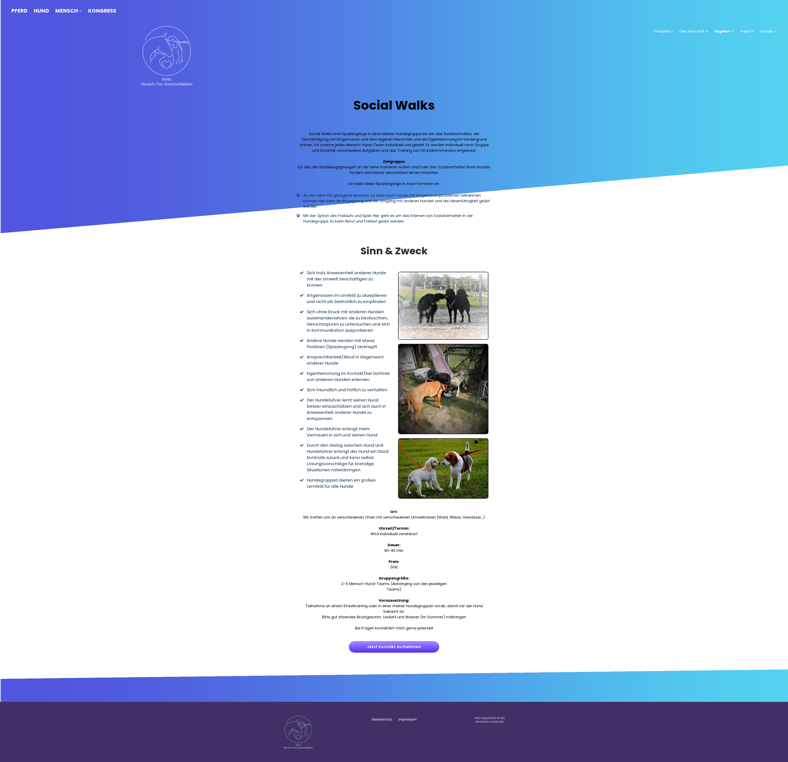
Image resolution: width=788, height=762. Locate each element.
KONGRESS (102, 10)
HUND (41, 10)
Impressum (407, 719)
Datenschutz (381, 719)
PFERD (19, 10)
